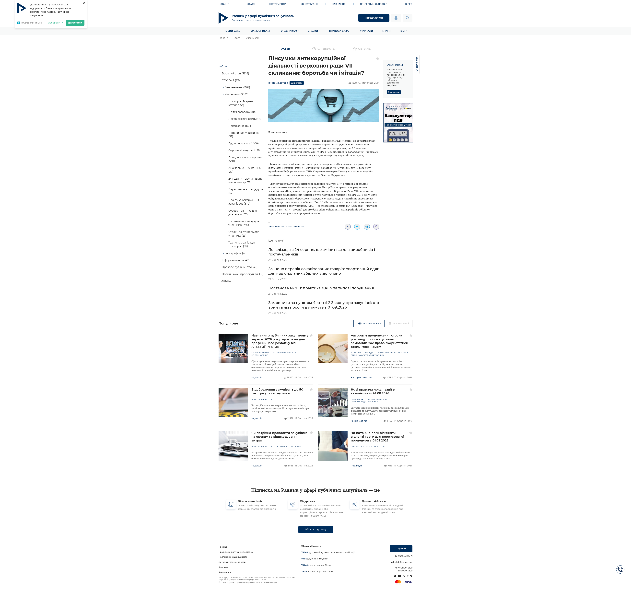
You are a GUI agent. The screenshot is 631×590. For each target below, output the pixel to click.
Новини (224, 4)
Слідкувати (296, 83)
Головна (223, 38)
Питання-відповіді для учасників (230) (243, 223)
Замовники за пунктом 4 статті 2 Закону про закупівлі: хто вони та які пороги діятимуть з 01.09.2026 (323, 305)
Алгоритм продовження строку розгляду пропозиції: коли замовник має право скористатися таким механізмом (379, 341)
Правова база (339, 30)
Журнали (366, 30)
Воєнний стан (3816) (235, 73)
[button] (389, 106)
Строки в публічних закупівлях (392, 353)
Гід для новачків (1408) (243, 143)
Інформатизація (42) (235, 260)
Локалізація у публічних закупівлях (369, 399)
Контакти (223, 567)
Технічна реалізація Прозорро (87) (241, 244)
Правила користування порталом (236, 552)
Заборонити (55, 22)
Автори (226, 281)
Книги (386, 30)
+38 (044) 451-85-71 (403, 556)
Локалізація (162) (239, 125)
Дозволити (75, 22)
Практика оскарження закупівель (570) (243, 201)
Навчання (339, 4)
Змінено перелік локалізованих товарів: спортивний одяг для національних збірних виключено (323, 271)
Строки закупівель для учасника (367, 355)
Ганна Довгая (359, 420)
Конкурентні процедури (363, 353)
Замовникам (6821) (237, 87)
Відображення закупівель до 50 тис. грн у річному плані (277, 391)
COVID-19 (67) (231, 80)
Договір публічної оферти (232, 562)
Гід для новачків (259, 355)
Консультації (309, 4)
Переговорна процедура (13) (245, 191)
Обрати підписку (315, 529)
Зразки (313, 30)
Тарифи (401, 548)
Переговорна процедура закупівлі (368, 446)
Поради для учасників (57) (243, 134)
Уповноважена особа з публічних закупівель (274, 353)
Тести (403, 30)
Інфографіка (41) (235, 253)
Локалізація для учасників (364, 402)
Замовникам (260, 30)
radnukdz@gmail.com (401, 562)
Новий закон (233, 30)
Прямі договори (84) (242, 112)
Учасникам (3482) (236, 94)
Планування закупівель (263, 399)
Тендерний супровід (373, 4)
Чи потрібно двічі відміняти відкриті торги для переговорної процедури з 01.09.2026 (377, 436)
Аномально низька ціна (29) (244, 169)
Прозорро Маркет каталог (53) (240, 103)
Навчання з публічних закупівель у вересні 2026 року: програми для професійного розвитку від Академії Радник (280, 341)
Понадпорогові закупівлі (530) (245, 159)
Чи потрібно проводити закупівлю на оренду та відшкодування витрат (279, 436)
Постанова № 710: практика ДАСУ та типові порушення (321, 288)
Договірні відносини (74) (245, 118)
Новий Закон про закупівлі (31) (242, 274)
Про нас (223, 547)
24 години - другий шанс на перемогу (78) (245, 180)
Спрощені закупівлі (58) (244, 150)
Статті (251, 4)
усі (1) (285, 48)
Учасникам (289, 30)
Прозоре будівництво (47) (239, 267)
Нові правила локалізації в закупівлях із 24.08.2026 (373, 391)
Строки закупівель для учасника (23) (243, 233)
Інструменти (277, 4)
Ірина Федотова (278, 82)
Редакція (256, 377)
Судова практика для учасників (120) (242, 212)
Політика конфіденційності (233, 557)
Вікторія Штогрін (361, 377)
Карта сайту (225, 572)
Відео (408, 4)
